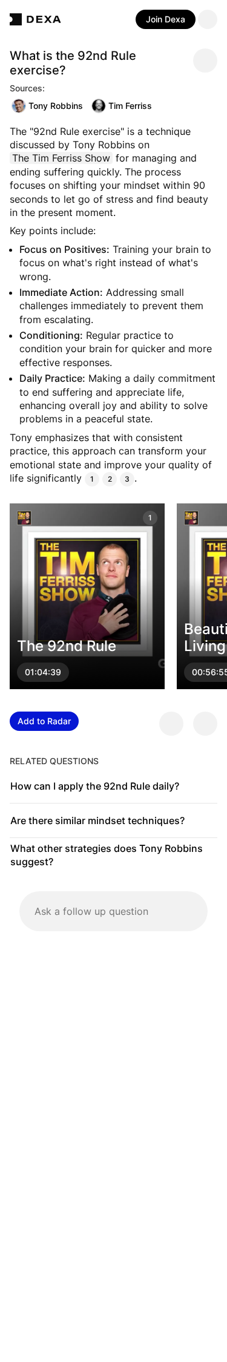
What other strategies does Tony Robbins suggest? (106, 855)
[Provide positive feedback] (171, 724)
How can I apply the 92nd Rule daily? (94, 786)
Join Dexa (165, 19)
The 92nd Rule (66, 646)
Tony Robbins (55, 105)
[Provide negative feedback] (205, 724)
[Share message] (205, 60)
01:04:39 (43, 672)
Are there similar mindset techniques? (97, 820)
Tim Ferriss (130, 105)
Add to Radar (44, 721)
